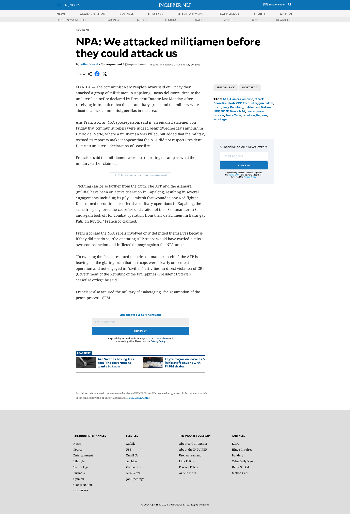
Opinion (78, 479)
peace (250, 111)
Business (79, 473)
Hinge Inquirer (242, 449)
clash (231, 103)
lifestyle (155, 14)
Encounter (250, 103)
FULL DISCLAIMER (138, 397)
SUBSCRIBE (244, 165)
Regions (83, 30)
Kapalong (236, 107)
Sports (77, 449)
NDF (216, 111)
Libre (235, 443)
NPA (242, 111)
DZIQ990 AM (240, 467)
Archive (131, 461)
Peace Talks (233, 115)
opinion (286, 14)
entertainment (190, 14)
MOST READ (249, 87)
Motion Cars (240, 473)
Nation (266, 107)
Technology (81, 467)
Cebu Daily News (243, 461)
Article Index (187, 473)
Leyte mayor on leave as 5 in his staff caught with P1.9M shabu (185, 362)
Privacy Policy (158, 341)
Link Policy (186, 461)
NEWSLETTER (284, 19)
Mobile (130, 443)
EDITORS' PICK (226, 87)
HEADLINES (112, 19)
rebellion (249, 115)
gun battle (265, 103)
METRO (142, 19)
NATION (200, 19)
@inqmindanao (135, 64)
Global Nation (82, 485)
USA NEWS (81, 491)
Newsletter (133, 473)
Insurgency (221, 107)
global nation (92, 14)
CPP (239, 103)
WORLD (229, 19)
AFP (225, 99)
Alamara (235, 99)
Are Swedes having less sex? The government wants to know (116, 362)
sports (260, 14)
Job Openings (135, 479)
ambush (247, 99)
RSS (128, 449)
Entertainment (83, 455)
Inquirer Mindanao (161, 64)
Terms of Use (161, 338)
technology (229, 14)
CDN (255, 19)
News (61, 14)
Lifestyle (78, 461)
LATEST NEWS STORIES (71, 19)
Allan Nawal (89, 64)
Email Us (132, 455)
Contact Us (133, 467)
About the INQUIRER (193, 449)
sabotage (220, 119)
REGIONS (171, 19)
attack (259, 99)
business (127, 14)
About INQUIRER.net (193, 443)
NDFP (225, 111)
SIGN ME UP (140, 331)
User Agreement (190, 455)
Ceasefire (220, 103)
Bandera (237, 455)
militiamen (252, 107)
